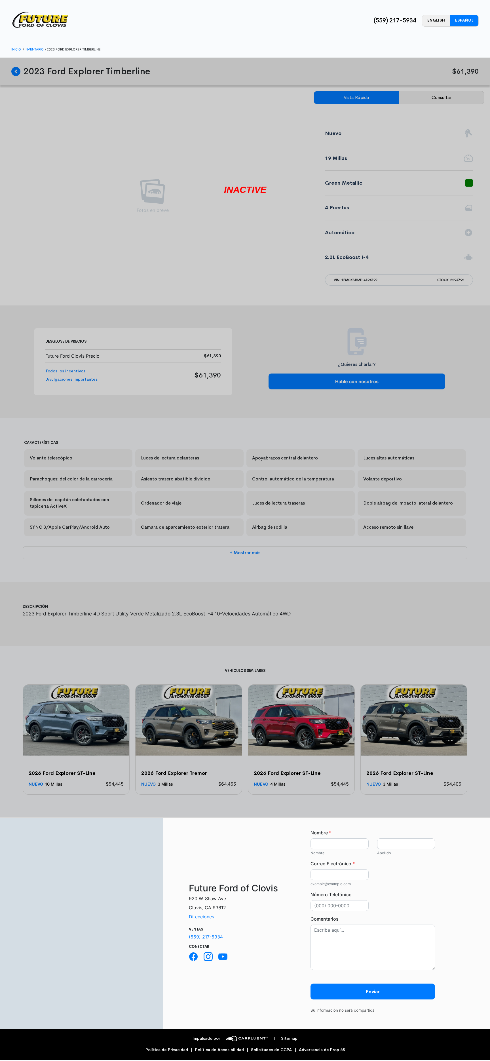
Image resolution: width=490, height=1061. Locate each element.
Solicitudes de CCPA (271, 1049)
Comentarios (325, 919)
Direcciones (201, 916)
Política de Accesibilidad (219, 1049)
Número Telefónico (331, 894)
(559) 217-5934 (395, 20)
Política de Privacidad (166, 1049)
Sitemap (285, 1038)
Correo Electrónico (333, 863)
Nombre (321, 833)
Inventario (34, 49)
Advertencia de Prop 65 (322, 1049)
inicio (16, 49)
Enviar (373, 991)
